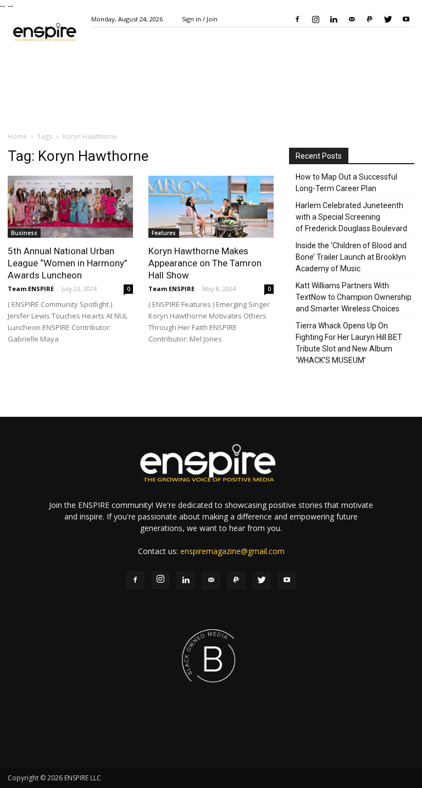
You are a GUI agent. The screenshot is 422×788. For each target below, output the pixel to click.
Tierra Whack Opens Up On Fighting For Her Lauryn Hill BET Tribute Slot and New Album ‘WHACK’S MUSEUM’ (349, 343)
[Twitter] (388, 19)
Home (17, 136)
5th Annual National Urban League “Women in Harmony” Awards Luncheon (67, 263)
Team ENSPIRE (31, 288)
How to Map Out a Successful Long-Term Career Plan (346, 182)
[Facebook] (297, 19)
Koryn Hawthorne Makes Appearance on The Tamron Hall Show (205, 263)
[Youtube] (406, 19)
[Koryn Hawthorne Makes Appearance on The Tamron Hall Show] (211, 207)
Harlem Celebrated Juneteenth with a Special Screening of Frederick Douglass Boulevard (351, 217)
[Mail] (351, 19)
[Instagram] (315, 19)
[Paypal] (370, 19)
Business (24, 233)
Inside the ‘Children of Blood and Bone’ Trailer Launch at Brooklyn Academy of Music (351, 257)
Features (164, 233)
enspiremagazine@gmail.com (232, 551)
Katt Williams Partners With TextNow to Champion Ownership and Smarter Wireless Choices (354, 297)
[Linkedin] (333, 19)
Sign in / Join (200, 19)
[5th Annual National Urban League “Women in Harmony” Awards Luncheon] (70, 207)
